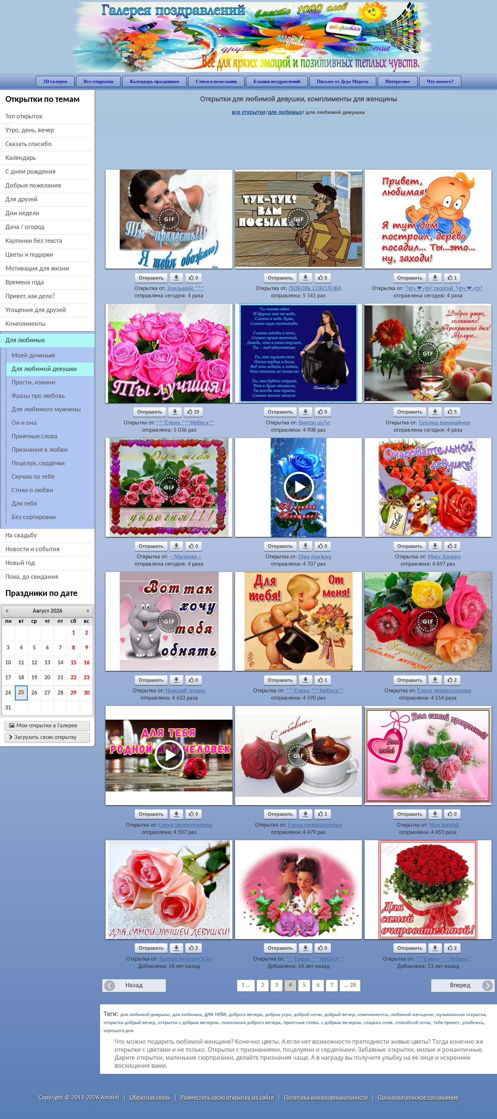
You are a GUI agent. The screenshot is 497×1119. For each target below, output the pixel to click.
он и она (24, 423)
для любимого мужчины (46, 409)
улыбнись (473, 1022)
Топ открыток (23, 116)
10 (8, 663)
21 (60, 678)
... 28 (350, 985)
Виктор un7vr (315, 423)
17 (8, 678)
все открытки (248, 111)
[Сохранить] (176, 278)
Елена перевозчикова (444, 691)
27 (47, 693)
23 (87, 678)
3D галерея (55, 81)
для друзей (21, 199)
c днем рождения (30, 172)
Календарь (20, 158)
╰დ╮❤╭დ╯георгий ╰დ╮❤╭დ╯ (444, 289)
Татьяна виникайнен (444, 423)
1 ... (246, 985)
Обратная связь (150, 1098)
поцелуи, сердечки (38, 463)
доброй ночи (308, 1014)
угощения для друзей (35, 310)
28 (60, 693)
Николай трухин (185, 691)
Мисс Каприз (444, 557)
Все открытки (98, 81)
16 (87, 663)
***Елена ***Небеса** (185, 423)
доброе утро (278, 1014)
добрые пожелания (33, 185)
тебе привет (446, 1022)
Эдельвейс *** (185, 289)
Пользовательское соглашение (418, 1098)
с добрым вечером (341, 1022)
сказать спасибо (28, 144)
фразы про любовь (38, 396)
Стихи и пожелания (216, 81)
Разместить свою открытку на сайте (227, 1098)
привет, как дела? (30, 296)
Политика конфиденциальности (326, 1098)
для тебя (24, 504)
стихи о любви (32, 490)
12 (34, 663)
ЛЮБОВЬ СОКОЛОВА (315, 289)
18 (21, 678)
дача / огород (24, 227)
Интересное (397, 81)
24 (8, 693)
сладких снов (378, 1022)
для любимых (285, 111)
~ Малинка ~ (185, 557)
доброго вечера (245, 1014)
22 (73, 678)
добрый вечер (340, 1014)
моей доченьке (33, 355)
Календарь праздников (154, 81)
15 (73, 663)
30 (87, 693)
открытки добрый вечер (129, 1022)
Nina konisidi (444, 825)
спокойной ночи (412, 1022)
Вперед (460, 985)
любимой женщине (412, 1014)
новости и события (32, 549)
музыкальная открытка (461, 1014)
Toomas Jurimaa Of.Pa (185, 959)
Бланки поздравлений (277, 81)
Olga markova (314, 557)
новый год (20, 563)
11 (21, 663)
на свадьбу (21, 535)
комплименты (25, 324)
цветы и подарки (29, 255)
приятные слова (34, 436)
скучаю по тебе (33, 477)
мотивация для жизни (37, 268)
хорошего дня (119, 1030)
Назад (134, 985)
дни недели (22, 213)
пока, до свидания (31, 577)
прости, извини (33, 382)
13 (47, 663)
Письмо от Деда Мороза (343, 81)
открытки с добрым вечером (188, 1022)
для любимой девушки (145, 1014)
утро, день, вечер (29, 130)
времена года (24, 282)
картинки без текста (33, 241)
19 (34, 678)
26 (34, 693)
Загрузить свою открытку (42, 737)
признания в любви (40, 450)
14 (60, 663)
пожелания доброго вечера (251, 1022)
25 (21, 693)
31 (8, 708)
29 (73, 693)
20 (47, 678)
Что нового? (440, 81)
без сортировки (34, 517)
